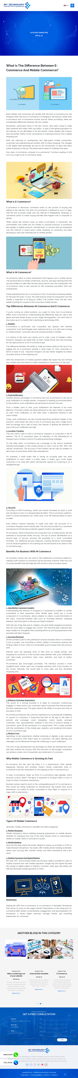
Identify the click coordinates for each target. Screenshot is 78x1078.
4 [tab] (41, 1004)
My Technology (51, 1072)
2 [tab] (38, 1004)
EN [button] (67, 5)
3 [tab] (39, 1004)
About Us (46, 1075)
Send (62, 1040)
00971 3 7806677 (15, 1027)
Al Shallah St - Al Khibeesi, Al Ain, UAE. (20, 1021)
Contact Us (54, 1075)
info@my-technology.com (17, 1033)
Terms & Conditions (36, 1075)
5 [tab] (42, 1004)
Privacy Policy (25, 1075)
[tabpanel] (61, 967)
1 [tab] (36, 1004)
